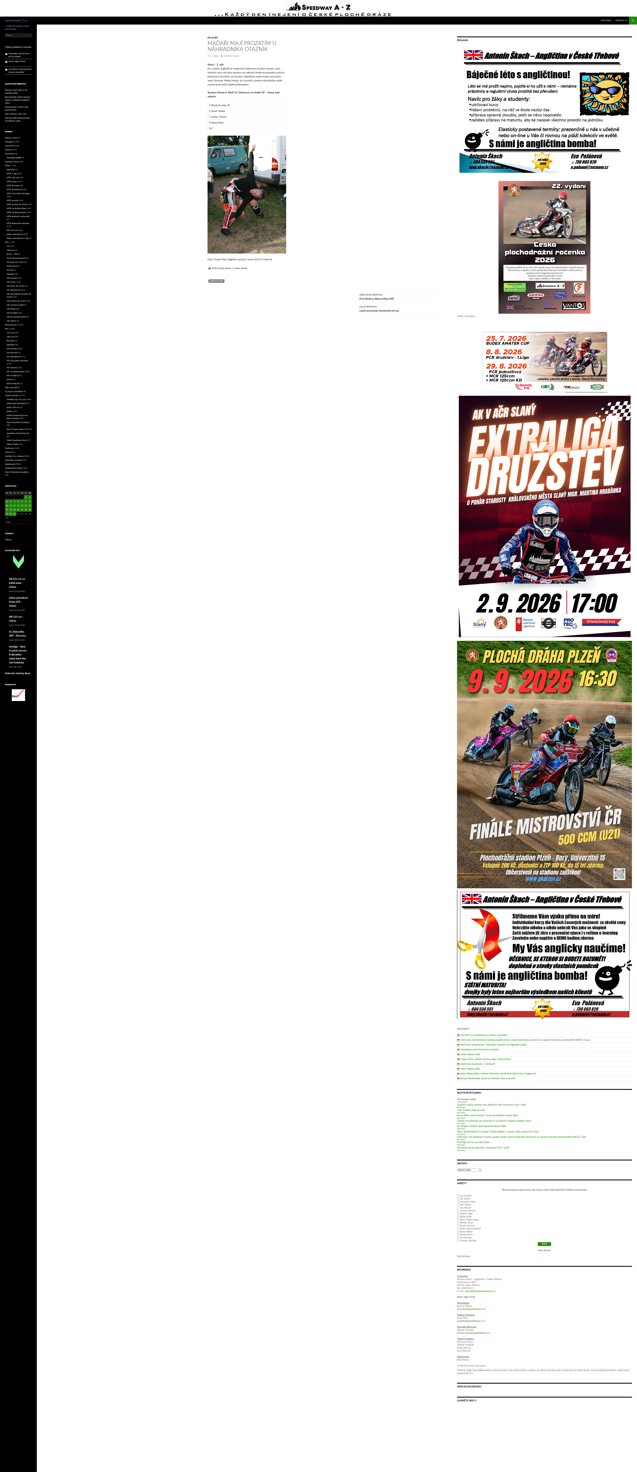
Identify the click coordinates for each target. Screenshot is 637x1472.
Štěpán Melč (466, 1214)
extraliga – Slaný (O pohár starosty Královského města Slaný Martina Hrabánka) (18, 655)
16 (30, 506)
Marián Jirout (466, 1223)
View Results (544, 1250)
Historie (8, 150)
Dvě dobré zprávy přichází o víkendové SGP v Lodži (483, 1148)
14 (22, 506)
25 (11, 514)
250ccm (10, 250)
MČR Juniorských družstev (18, 193)
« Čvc (8, 522)
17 (7, 510)
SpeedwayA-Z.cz (16, 20)
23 (30, 510)
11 (11, 506)
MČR (7, 166)
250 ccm (10, 337)
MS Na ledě (12, 376)
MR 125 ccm (12, 230)
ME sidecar (11, 321)
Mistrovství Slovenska (16, 403)
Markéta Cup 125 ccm (16, 399)
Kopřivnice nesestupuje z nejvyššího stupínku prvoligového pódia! (493, 1045)
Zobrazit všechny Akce (17, 673)
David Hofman (467, 1226)
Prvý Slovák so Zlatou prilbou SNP (376, 297)
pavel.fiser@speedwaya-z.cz (471, 1321)
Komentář (9, 154)
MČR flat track (13, 186)
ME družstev (12, 278)
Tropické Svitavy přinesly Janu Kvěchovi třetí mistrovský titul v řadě (491, 1105)
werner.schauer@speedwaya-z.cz (473, 1333)
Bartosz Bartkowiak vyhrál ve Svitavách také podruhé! (487, 1078)
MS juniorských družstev (17, 361)
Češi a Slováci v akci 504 (15, 114)
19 (14, 510)
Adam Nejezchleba (469, 1220)
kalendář (10, 170)
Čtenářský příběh (14, 158)
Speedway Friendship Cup (18, 433)
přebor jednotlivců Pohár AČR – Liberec (18, 602)
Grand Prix (9, 146)
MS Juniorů (12, 368)
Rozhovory (9, 448)
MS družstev (12, 349)
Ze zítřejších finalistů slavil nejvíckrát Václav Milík (481, 1126)
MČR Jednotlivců (14, 190)
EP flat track (12, 266)
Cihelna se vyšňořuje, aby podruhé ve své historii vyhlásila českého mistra (494, 1121)
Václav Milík (466, 1217)
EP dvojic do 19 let (15, 262)
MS (6, 329)
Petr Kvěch (465, 1205)
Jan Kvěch (465, 1199)
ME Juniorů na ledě (15, 305)
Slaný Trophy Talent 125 (17, 429)
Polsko (9, 411)
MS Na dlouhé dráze (15, 372)
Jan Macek (465, 1208)
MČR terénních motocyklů (18, 216)
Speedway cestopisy (14, 460)
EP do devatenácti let (16, 258)
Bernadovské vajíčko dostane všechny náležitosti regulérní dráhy (17, 100)
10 (7, 506)
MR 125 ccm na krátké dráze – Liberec (17, 583)
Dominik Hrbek (467, 1202)
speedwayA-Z (11, 464)
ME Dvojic (11, 282)
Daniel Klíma (466, 1235)
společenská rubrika (13, 468)
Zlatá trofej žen (13, 383)
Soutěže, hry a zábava (14, 456)
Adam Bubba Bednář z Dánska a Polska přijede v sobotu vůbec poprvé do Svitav (498, 1132)
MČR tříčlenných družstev (18, 223)
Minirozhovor (11, 325)
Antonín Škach (231, 56)
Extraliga (8, 142)
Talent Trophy (13, 444)
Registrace (606, 20)
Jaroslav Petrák (467, 1211)
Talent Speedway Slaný (17, 440)
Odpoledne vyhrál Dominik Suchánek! (479, 1050)
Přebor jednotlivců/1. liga (18, 238)
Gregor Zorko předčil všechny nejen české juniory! (485, 1059)
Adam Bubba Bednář (470, 1229)
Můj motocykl (11, 387)
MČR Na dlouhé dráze (16, 208)
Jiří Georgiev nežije (466, 1099)
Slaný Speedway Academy (18, 422)
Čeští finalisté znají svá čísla (471, 1110)
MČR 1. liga (12, 174)
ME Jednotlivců (13, 290)
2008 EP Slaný (216, 281)
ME (6, 242)
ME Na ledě (12, 313)
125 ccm (10, 333)
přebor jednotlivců (15, 234)
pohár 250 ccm (13, 407)
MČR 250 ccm (13, 178)
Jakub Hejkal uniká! (470, 1054)
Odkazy (8, 540)
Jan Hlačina (466, 1238)
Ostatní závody (11, 395)
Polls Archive (463, 1256)
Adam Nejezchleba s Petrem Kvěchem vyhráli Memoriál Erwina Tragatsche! (498, 1074)
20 (18, 510)
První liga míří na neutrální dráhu (473, 1142)
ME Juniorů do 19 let (16, 301)
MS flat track (12, 353)
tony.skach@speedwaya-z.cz (471, 1309)
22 (26, 510)
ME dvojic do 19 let (15, 286)
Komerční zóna (11, 162)
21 (22, 510)
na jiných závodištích (14, 391)
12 (14, 506)
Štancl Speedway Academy (17, 472)
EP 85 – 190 (12, 254)
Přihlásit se (621, 20)
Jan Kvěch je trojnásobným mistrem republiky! (483, 1035)
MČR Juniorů (12, 200)
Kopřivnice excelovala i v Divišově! (477, 1064)
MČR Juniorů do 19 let (17, 204)
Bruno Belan (466, 1232)
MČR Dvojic (12, 182)
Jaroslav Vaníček (468, 1241)
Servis (7, 452)
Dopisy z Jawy (11, 138)
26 (14, 514)
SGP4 (9, 380)
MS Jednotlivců (13, 357)
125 (8, 246)
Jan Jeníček (465, 1196)
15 (26, 506)
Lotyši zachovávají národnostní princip (379, 309)
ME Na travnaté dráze (16, 317)
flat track (10, 341)
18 (11, 510)
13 (18, 506)
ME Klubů (213, 38)
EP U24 (10, 270)
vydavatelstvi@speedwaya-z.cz (479, 1291)
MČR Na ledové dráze (16, 212)
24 (7, 514)
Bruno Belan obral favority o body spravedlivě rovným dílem (487, 1115)
